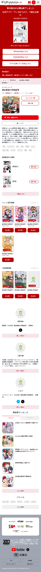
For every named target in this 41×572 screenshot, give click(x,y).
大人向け (27, 501)
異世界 (27, 146)
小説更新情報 (6, 268)
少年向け (13, 501)
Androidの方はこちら (20, 57)
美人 (17, 146)
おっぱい (13, 150)
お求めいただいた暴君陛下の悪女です (26, 423)
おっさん (20, 150)
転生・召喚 (5, 150)
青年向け (20, 501)
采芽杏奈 (8, 75)
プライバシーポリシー (11, 564)
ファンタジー (10, 146)
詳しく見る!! (20, 335)
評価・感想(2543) (12, 117)
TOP (11, 560)
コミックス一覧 (30, 98)
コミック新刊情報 (8, 202)
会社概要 (30, 560)
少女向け (33, 501)
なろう (33, 146)
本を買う (7, 230)
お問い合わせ (30, 564)
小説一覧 (30, 103)
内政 (22, 146)
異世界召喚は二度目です (22, 463)
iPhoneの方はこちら (21, 51)
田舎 (4, 146)
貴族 (26, 150)
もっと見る (20, 491)
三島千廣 (16, 75)
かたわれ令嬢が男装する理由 (24, 436)
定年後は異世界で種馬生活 (23, 476)
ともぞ (30, 75)
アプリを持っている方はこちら (20, 63)
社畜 (30, 150)
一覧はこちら (20, 194)
